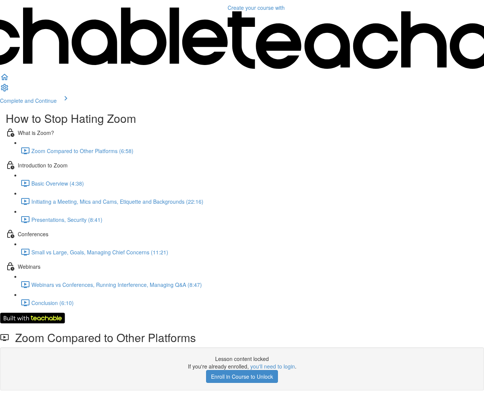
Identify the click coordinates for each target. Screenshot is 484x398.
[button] (4, 79)
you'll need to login (272, 366)
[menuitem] (4, 90)
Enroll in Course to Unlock (242, 376)
